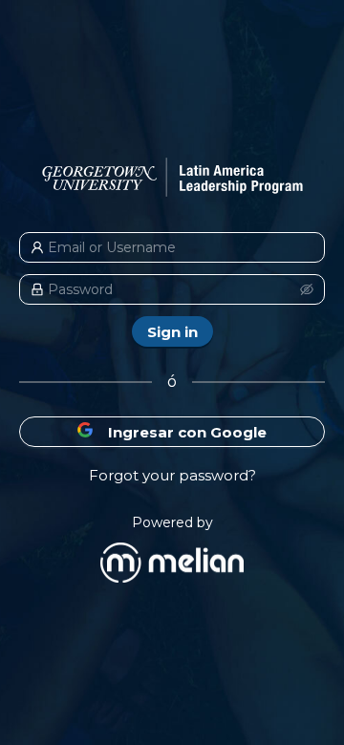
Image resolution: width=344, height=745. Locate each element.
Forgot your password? (172, 475)
